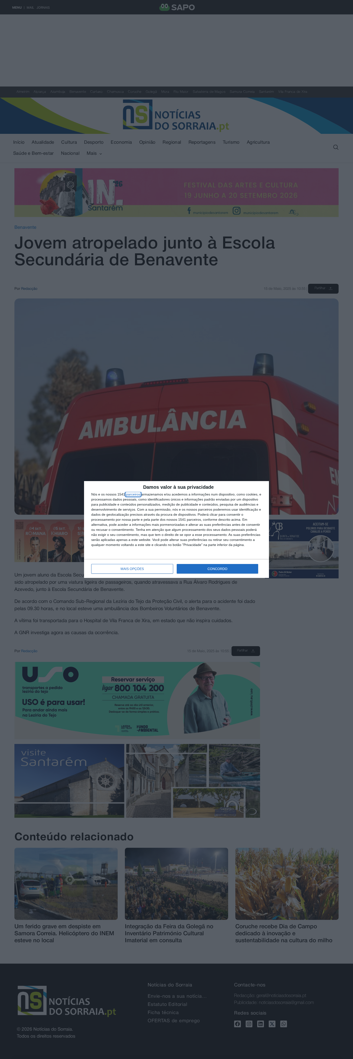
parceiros (133, 494)
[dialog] (176, 529)
